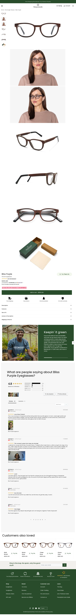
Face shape (60, 590)
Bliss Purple (18, 10)
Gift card (8, 597)
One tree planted (26, 594)
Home (2, 10)
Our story (24, 587)
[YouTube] (36, 608)
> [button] (45, 519)
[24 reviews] (9, 279)
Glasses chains (10, 594)
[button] (37, 282)
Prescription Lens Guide (63, 597)
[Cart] (73, 5)
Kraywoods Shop (31, 611)
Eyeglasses (9, 587)
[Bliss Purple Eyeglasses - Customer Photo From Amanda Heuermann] (10, 395)
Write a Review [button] (62, 394)
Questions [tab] (20, 401)
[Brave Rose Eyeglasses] (29, 545)
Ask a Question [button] (50, 394)
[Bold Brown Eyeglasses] (11, 545)
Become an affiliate (27, 597)
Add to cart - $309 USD (37, 292)
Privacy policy (49, 611)
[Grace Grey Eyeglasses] (65, 545)
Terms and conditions (40, 611)
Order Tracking (44, 590)
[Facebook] (30, 608)
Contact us (43, 597)
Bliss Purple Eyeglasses (13, 431)
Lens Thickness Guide (63, 594)
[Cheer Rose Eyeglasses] (47, 545)
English (43, 608)
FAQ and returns (44, 594)
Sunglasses (9, 590)
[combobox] (43, 608)
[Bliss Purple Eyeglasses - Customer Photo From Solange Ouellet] (16, 395)
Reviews (24, 590)
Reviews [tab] (11, 401)
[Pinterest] (38, 608)
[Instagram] (33, 608)
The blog (59, 587)
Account (67, 6)
